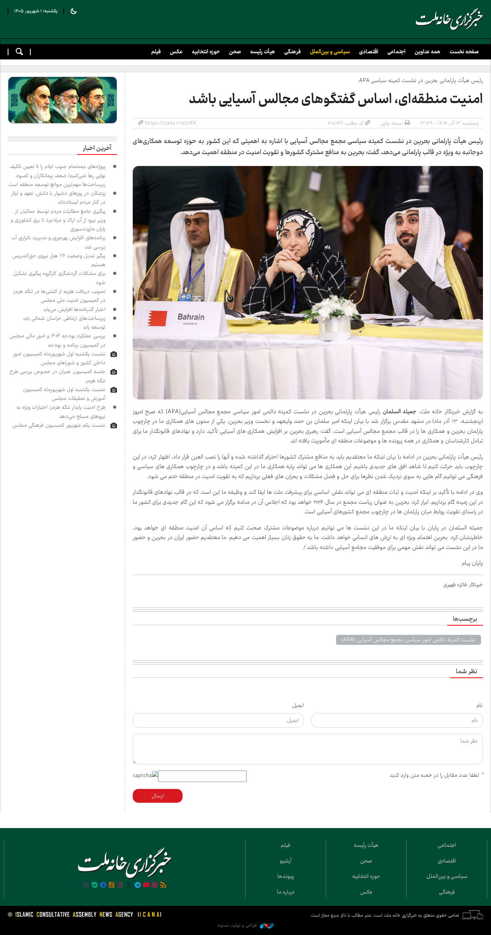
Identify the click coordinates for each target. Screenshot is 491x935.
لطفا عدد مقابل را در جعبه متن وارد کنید (436, 775)
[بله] (95, 885)
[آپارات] (154, 885)
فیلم (156, 51)
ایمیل (298, 705)
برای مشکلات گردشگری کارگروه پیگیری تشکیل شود (59, 278)
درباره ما (286, 892)
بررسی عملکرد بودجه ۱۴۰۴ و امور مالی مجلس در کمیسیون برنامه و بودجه (57, 340)
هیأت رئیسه (262, 51)
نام (479, 705)
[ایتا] (111, 885)
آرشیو (286, 861)
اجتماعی (396, 51)
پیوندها (285, 876)
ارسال (158, 795)
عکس (176, 51)
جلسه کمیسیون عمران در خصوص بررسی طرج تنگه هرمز (57, 376)
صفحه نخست (464, 51)
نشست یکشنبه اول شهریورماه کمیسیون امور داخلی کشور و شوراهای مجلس (59, 358)
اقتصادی (368, 51)
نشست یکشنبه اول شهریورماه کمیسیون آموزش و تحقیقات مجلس (64, 394)
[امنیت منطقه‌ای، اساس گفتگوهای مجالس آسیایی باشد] (308, 282)
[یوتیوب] (146, 885)
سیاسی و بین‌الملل (330, 51)
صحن (235, 51)
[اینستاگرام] (120, 885)
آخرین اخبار (97, 148)
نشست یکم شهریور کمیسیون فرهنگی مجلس (58, 425)
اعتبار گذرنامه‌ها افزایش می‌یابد (74, 309)
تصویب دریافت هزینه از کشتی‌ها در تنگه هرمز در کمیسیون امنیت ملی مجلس (59, 296)
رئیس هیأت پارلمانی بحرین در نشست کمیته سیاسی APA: (420, 80)
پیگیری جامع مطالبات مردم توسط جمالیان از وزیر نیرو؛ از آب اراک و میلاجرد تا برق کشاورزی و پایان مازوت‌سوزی (58, 220)
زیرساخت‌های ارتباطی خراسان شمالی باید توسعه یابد (64, 322)
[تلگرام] (137, 885)
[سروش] (103, 885)
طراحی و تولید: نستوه (237, 925)
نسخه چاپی (392, 123)
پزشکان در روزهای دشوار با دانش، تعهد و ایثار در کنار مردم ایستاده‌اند (58, 197)
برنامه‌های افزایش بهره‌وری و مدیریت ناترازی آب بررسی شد (58, 242)
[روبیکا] (86, 885)
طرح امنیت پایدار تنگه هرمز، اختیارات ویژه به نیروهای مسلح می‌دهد (60, 411)
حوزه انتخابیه (206, 51)
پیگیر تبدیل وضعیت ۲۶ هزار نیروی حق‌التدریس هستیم (58, 260)
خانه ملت (449, 19)
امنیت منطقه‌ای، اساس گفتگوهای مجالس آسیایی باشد (336, 99)
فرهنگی (292, 51)
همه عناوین (427, 51)
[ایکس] (129, 885)
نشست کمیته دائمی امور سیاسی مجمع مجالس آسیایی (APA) (408, 640)
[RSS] (163, 885)
